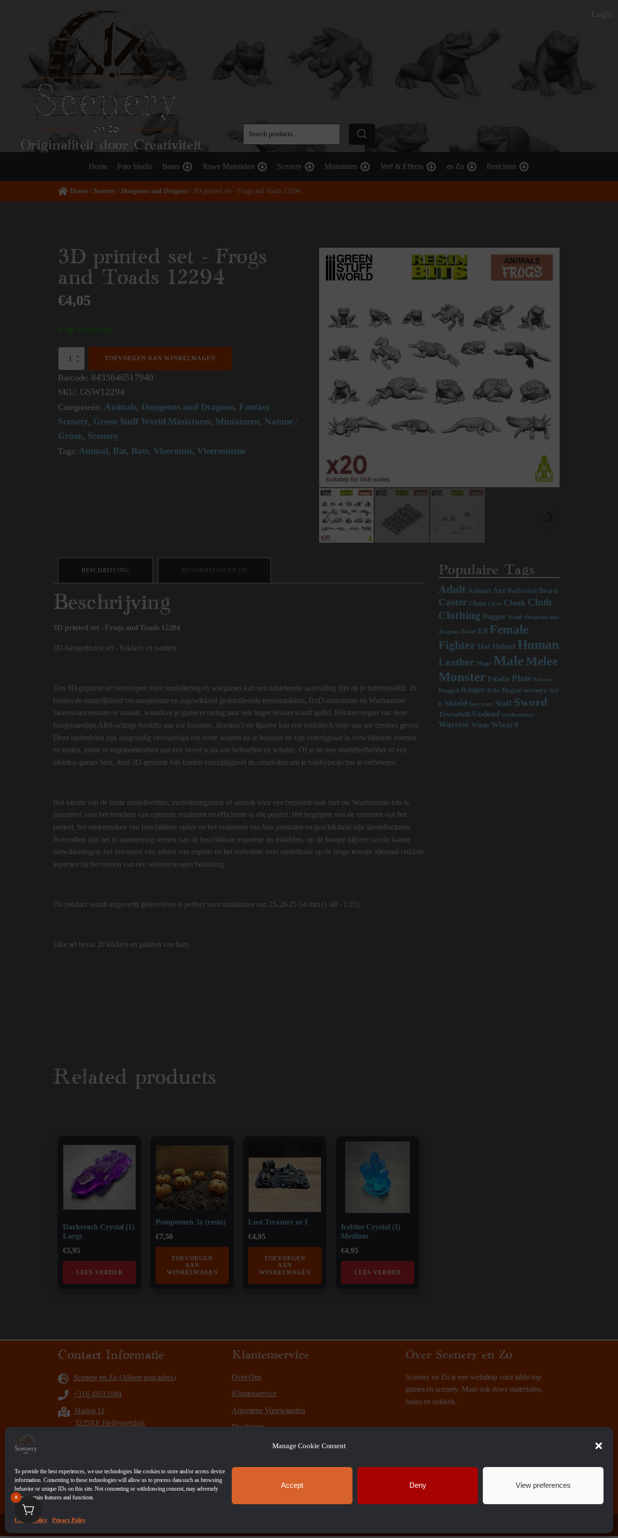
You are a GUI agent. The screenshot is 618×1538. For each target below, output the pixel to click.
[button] (599, 1446)
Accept (292, 1485)
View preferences (543, 1485)
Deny (417, 1485)
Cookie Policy (30, 1520)
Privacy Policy (69, 1520)
